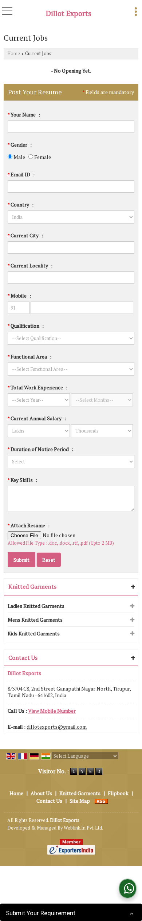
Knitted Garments (32, 586)
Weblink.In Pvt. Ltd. (83, 828)
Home (13, 53)
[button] (52, 710)
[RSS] (101, 800)
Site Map (80, 800)
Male (18, 157)
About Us (41, 793)
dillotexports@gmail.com (57, 726)
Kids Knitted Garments (34, 633)
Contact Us (49, 800)
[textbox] (71, 247)
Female (42, 157)
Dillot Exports (68, 13)
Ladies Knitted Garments (36, 605)
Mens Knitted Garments (35, 619)
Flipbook (118, 793)
